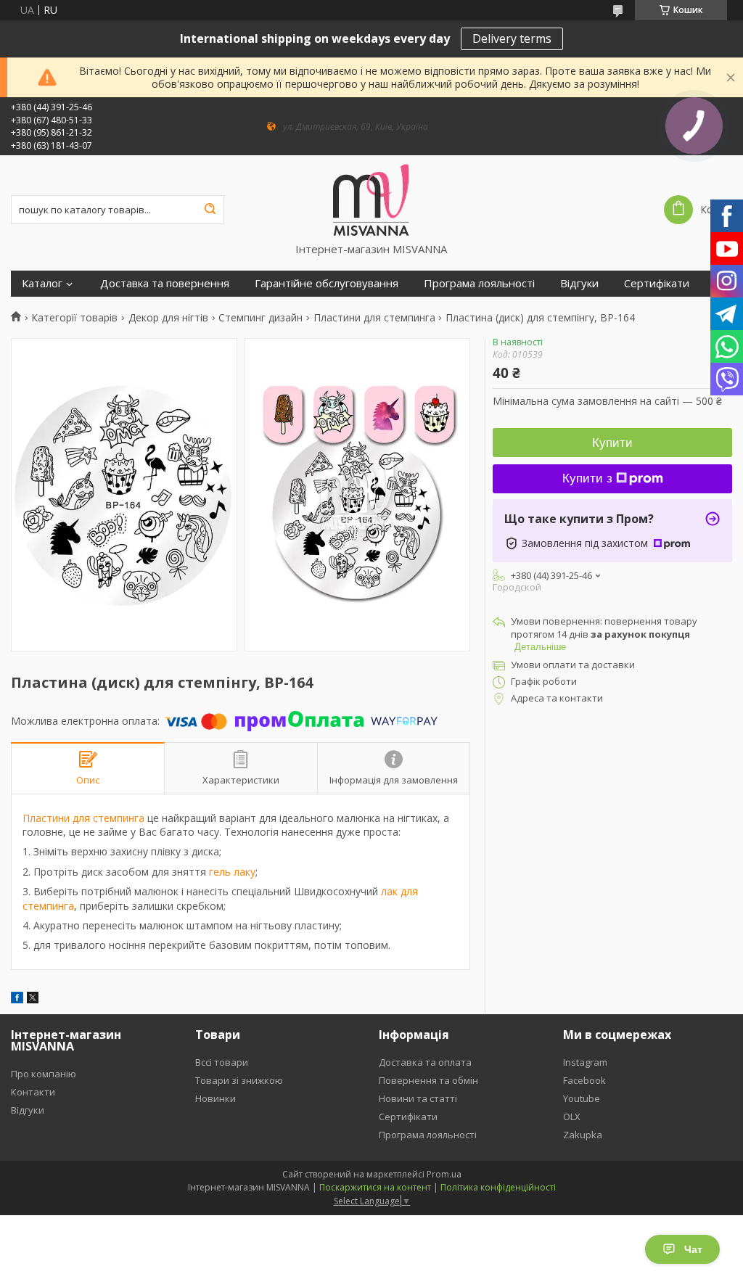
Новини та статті (418, 1098)
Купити (612, 443)
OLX (571, 1116)
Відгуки (579, 283)
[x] (32, 999)
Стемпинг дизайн (260, 317)
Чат (693, 1249)
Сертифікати (656, 283)
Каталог (42, 283)
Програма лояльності (479, 283)
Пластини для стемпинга (374, 317)
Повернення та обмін (428, 1080)
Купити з (587, 478)
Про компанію (43, 1073)
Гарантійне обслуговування (326, 283)
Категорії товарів (74, 317)
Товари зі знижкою (239, 1080)
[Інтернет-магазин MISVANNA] (371, 199)
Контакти (33, 1091)
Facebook (584, 1080)
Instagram (585, 1062)
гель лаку (232, 872)
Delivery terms (511, 38)
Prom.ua (444, 1174)
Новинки (215, 1098)
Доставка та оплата (425, 1062)
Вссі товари (221, 1062)
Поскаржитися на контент (375, 1187)
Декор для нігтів (168, 317)
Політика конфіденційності (498, 1187)
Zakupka (582, 1134)
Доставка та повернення (164, 283)
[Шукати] (209, 209)
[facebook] (17, 999)
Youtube (581, 1098)
